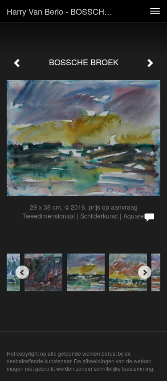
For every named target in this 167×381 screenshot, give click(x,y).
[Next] (144, 272)
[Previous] (22, 272)
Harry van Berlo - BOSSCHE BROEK (64, 11)
